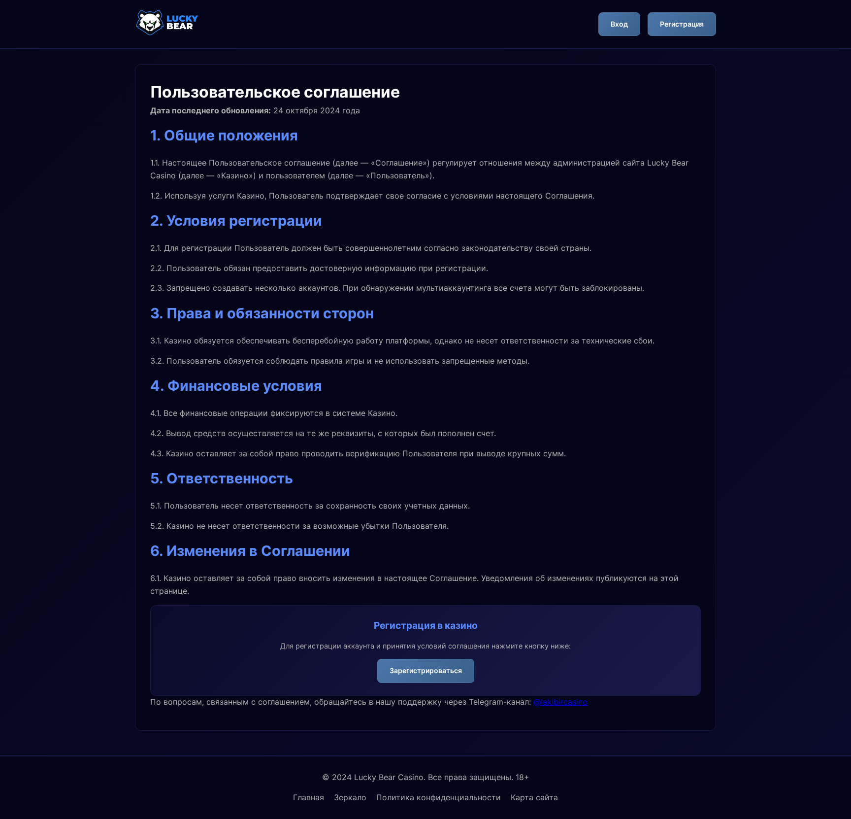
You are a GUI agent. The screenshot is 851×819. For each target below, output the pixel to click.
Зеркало (350, 797)
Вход (619, 24)
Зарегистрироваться (426, 670)
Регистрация (682, 24)
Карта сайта (534, 797)
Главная (308, 797)
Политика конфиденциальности (438, 797)
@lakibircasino (560, 702)
